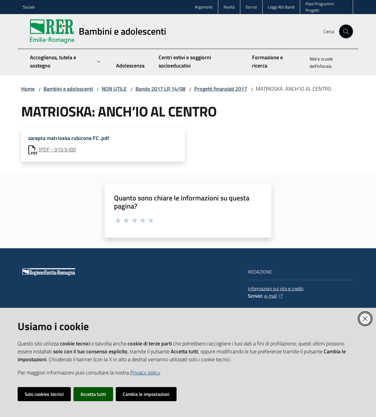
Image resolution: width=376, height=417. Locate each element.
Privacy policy (145, 373)
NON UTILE (114, 89)
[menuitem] (328, 63)
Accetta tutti (93, 394)
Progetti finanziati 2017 (220, 89)
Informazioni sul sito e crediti (275, 288)
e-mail (270, 295)
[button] (346, 31)
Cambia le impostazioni (146, 394)
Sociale (29, 7)
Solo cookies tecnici (44, 394)
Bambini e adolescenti (68, 89)
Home (28, 89)
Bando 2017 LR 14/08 (160, 89)
